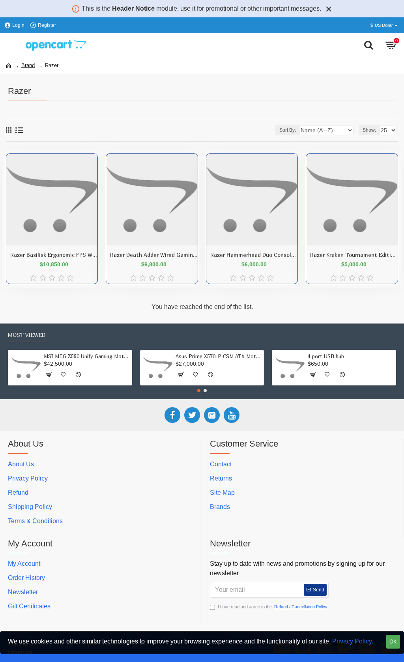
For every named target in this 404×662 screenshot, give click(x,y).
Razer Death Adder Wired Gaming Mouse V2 (153, 254)
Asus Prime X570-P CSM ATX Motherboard (218, 356)
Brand (28, 65)
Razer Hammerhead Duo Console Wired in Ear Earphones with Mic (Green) (253, 254)
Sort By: (287, 130)
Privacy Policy (352, 641)
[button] (198, 390)
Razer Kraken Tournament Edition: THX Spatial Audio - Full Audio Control (353, 254)
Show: (369, 130)
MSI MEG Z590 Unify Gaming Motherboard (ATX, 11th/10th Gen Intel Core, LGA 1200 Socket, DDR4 (86, 356)
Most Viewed (26, 334)
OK (393, 642)
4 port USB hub (326, 356)
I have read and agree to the (272, 606)
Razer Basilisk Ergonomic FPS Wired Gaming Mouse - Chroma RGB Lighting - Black (53, 254)
